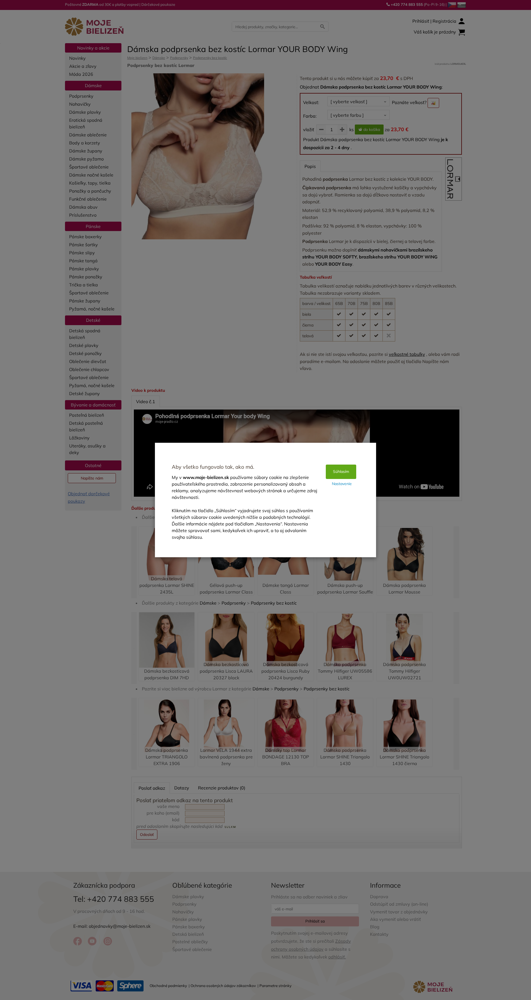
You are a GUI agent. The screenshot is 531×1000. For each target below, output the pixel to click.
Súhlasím (341, 471)
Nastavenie (342, 483)
